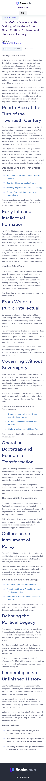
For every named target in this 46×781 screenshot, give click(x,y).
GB (22, 13)
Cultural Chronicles (10, 18)
